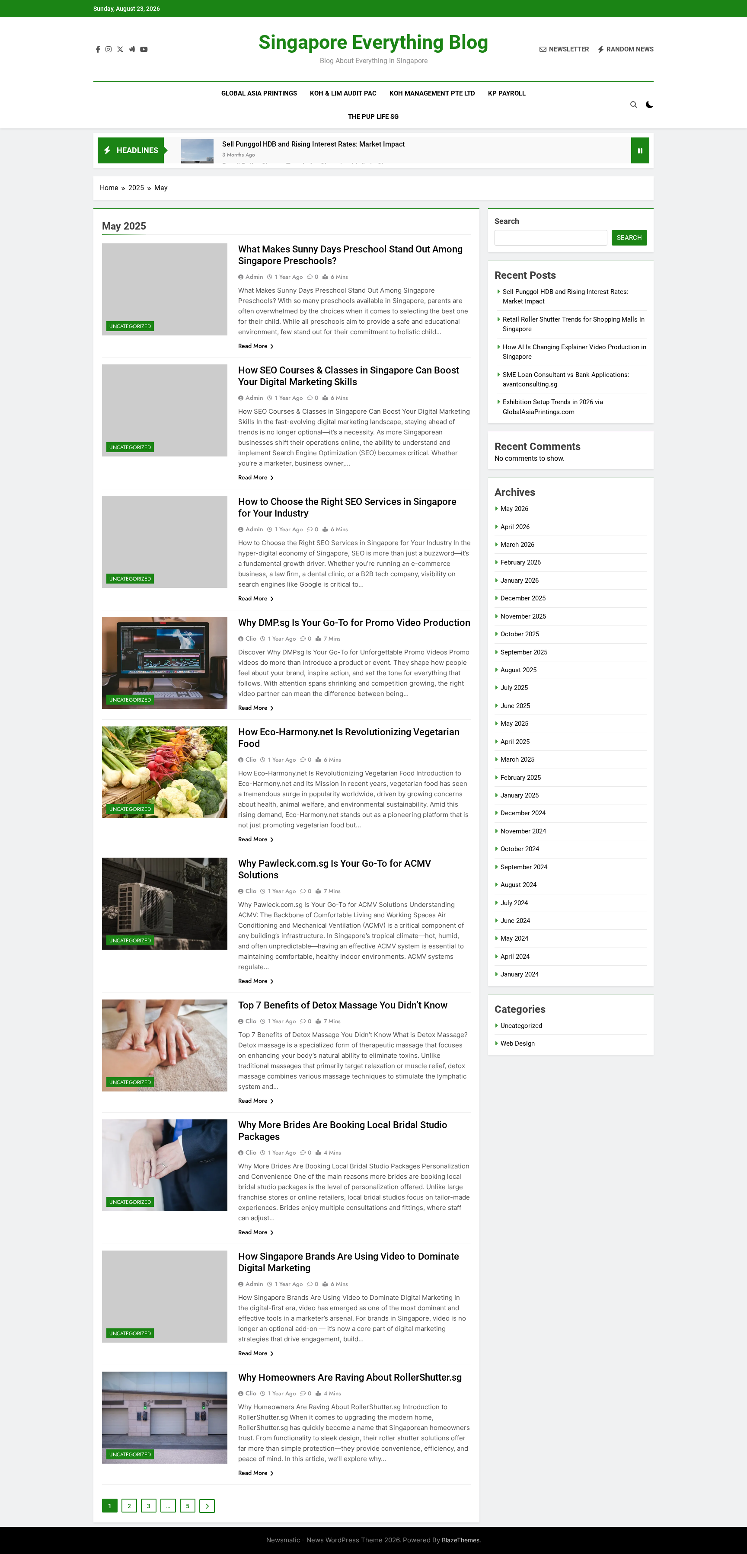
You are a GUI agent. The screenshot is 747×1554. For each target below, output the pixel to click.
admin (254, 276)
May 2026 (514, 509)
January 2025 (520, 795)
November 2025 (523, 616)
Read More (253, 345)
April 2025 (515, 742)
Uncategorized (130, 326)
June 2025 (515, 706)
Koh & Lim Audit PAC (343, 93)
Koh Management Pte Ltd (432, 93)
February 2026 (521, 562)
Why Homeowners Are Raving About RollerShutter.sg (350, 1377)
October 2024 (520, 849)
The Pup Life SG (373, 117)
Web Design (518, 1043)
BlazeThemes (460, 1540)
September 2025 (524, 652)
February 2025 (521, 778)
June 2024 (515, 921)
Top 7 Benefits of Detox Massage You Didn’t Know (342, 1005)
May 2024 (514, 938)
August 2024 (518, 885)
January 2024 (520, 974)
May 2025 (514, 724)
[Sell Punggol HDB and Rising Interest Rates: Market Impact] (197, 155)
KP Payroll (507, 93)
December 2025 (523, 598)
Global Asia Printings (259, 93)
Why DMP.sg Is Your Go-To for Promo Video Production (354, 622)
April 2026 (515, 527)
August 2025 (518, 670)
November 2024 (523, 831)
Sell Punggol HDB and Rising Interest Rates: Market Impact (313, 144)
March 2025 (517, 759)
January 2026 (520, 580)
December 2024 (523, 813)
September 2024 (524, 867)
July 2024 (514, 903)
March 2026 (517, 545)
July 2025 (514, 688)
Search (507, 221)
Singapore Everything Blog (373, 42)
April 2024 (515, 956)
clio (251, 638)
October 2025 (520, 634)
